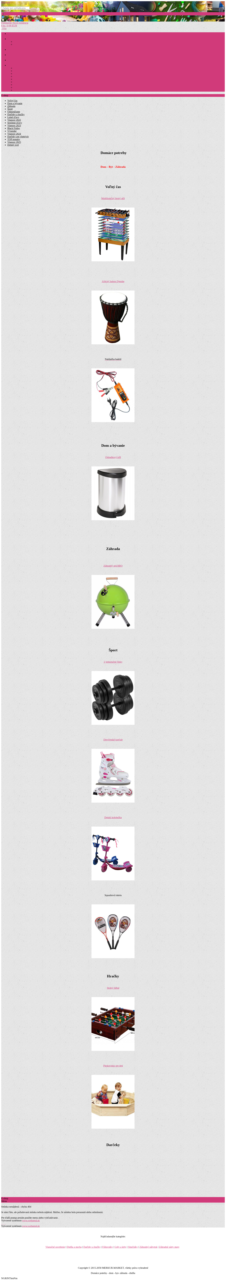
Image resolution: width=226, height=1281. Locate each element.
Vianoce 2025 (14, 142)
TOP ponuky (13, 139)
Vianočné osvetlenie (55, 1247)
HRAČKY (11, 50)
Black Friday (13, 128)
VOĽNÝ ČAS (13, 60)
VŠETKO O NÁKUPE (17, 65)
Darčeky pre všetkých (18, 136)
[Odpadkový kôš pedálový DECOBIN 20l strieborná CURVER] (113, 519)
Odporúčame (13, 111)
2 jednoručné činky (113, 662)
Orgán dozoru (20, 90)
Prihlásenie (6, 23)
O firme (17, 82)
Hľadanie (5, 2)
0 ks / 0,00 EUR (9, 25)
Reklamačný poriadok (23, 74)
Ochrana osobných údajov (25, 87)
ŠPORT (10, 55)
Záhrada (17, 44)
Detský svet (13, 145)
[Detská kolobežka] (113, 879)
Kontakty (18, 79)
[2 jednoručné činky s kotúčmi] (113, 724)
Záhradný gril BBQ (113, 565)
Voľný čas (12, 100)
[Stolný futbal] (113, 1050)
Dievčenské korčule (113, 739)
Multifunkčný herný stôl (113, 198)
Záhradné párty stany (169, 1247)
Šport (10, 109)
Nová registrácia (20, 23)
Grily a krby (120, 1247)
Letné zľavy (13, 117)
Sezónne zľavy (14, 122)
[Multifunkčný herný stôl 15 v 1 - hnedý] (113, 260)
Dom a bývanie (20, 42)
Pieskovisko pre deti (113, 1065)
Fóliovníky (107, 1247)
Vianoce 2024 (14, 134)
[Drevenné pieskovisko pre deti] (113, 1128)
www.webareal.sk (31, 1220)
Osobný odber (20, 76)
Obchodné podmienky (23, 68)
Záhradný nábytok (148, 1247)
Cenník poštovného (22, 71)
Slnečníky (133, 1247)
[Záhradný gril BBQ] (113, 628)
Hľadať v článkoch (14, 20)
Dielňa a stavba (74, 1247)
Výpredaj (11, 131)
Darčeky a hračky (16, 114)
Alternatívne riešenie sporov (26, 85)
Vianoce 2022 (14, 120)
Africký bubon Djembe (113, 281)
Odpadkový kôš (113, 457)
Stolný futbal (113, 988)
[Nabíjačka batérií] (113, 421)
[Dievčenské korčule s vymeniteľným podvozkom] (113, 801)
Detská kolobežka (113, 817)
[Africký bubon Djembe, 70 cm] (113, 343)
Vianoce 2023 (14, 125)
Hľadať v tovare (13, 17)
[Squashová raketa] (113, 957)
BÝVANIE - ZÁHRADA (18, 39)
